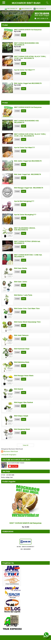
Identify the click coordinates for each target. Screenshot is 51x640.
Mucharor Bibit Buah (11, 451)
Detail (17, 35)
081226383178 (12, 8)
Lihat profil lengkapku (8, 455)
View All (25, 445)
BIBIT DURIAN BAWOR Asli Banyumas (25, 523)
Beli (23, 35)
